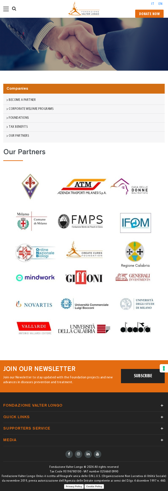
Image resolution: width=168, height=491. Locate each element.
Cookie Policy (94, 486)
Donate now (149, 14)
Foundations (19, 118)
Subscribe (143, 376)
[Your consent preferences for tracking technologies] (164, 368)
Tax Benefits (18, 127)
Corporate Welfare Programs (31, 109)
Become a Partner (22, 100)
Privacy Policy (74, 486)
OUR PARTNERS (19, 136)
